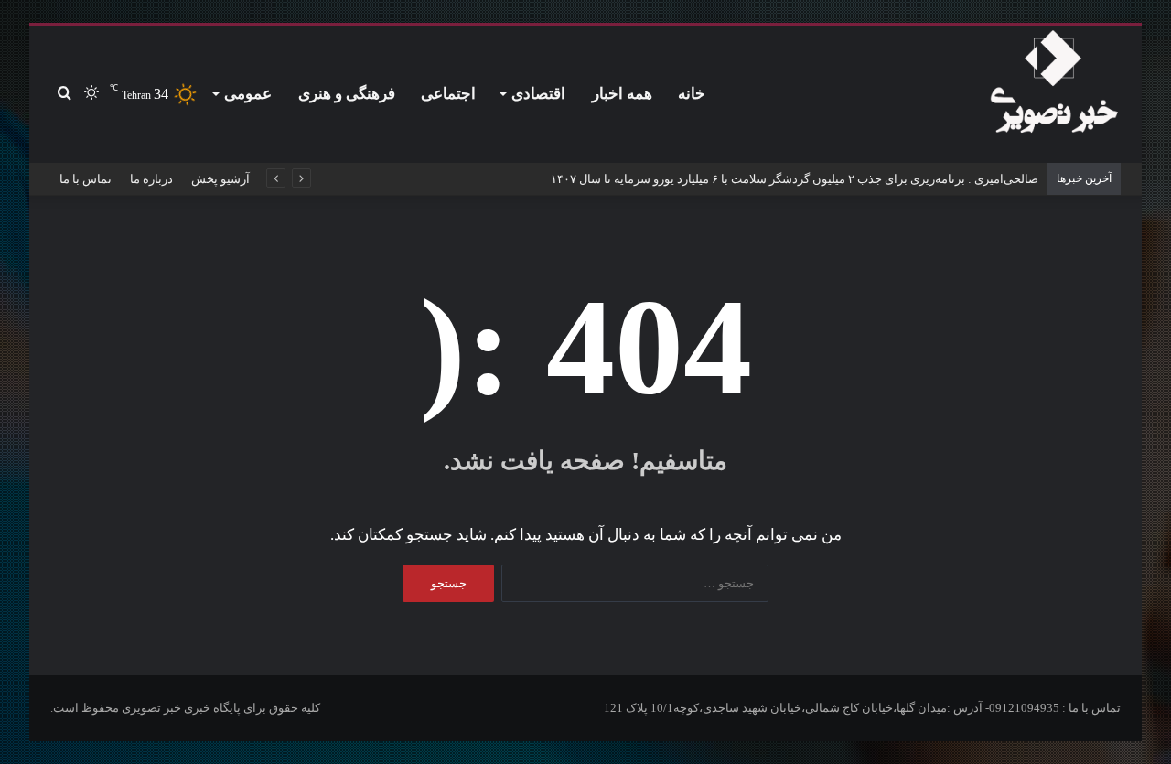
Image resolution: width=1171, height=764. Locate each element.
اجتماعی (448, 93)
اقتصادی (538, 93)
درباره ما (151, 179)
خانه (691, 93)
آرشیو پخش (220, 179)
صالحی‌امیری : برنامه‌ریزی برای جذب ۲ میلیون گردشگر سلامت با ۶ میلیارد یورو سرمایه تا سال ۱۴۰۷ (794, 179)
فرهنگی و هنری (346, 93)
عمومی (248, 93)
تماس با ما (85, 179)
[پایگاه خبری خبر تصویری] (1053, 85)
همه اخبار (622, 93)
